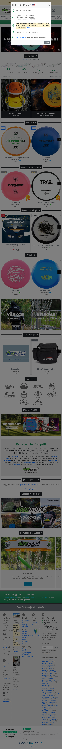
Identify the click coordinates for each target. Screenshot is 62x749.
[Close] (49, 5)
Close (47, 42)
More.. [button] (29, 27)
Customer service (21, 37)
